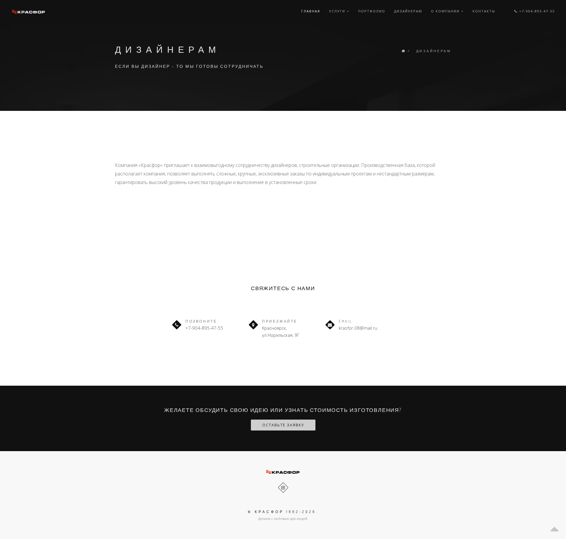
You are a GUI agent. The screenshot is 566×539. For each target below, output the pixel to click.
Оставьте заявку (283, 425)
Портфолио (371, 11)
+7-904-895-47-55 (536, 11)
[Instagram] (283, 487)
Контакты (484, 11)
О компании (446, 11)
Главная (310, 11)
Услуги (338, 11)
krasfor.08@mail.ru (358, 328)
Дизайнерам (408, 11)
